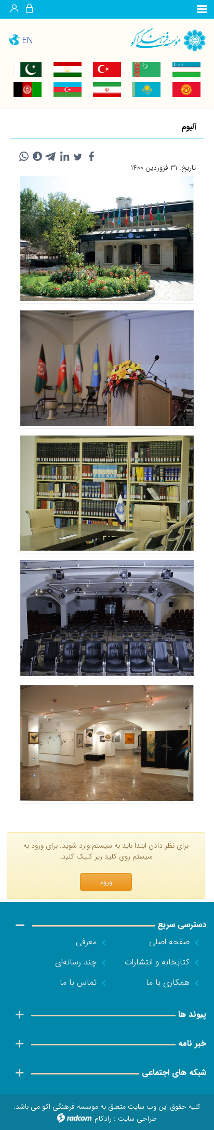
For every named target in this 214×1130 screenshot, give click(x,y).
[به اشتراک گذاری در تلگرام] (51, 156)
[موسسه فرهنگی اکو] (160, 39)
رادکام (103, 1118)
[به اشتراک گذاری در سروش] (37, 156)
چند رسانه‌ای (76, 962)
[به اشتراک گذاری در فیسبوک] (91, 156)
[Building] (107, 239)
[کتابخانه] (107, 493)
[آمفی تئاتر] (107, 368)
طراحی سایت (137, 1118)
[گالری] (107, 743)
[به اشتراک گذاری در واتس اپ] (24, 156)
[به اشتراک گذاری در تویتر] (78, 156)
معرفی (86, 941)
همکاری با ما (168, 982)
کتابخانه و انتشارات (157, 962)
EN (27, 40)
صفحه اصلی (169, 941)
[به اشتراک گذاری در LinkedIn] (64, 156)
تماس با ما (78, 982)
